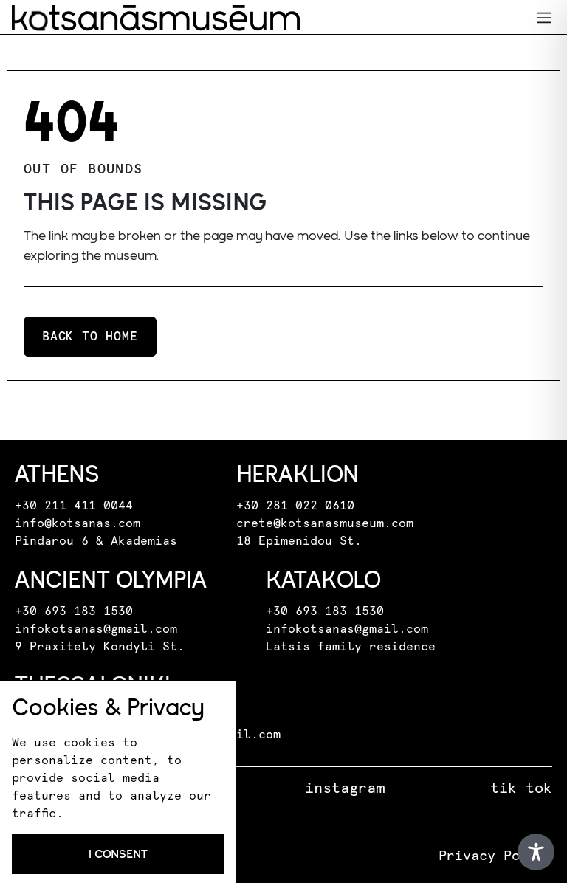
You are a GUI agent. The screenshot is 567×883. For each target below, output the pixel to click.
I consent (118, 854)
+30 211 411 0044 (74, 506)
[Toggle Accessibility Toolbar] (536, 852)
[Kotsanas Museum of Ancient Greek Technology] (156, 17)
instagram (345, 788)
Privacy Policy (495, 856)
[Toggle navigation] (544, 18)
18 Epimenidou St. (299, 541)
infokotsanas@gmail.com (96, 629)
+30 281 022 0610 (295, 506)
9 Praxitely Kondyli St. (100, 647)
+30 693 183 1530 (74, 611)
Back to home (90, 337)
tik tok (521, 788)
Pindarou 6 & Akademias (96, 541)
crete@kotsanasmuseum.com (324, 523)
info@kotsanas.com (77, 523)
